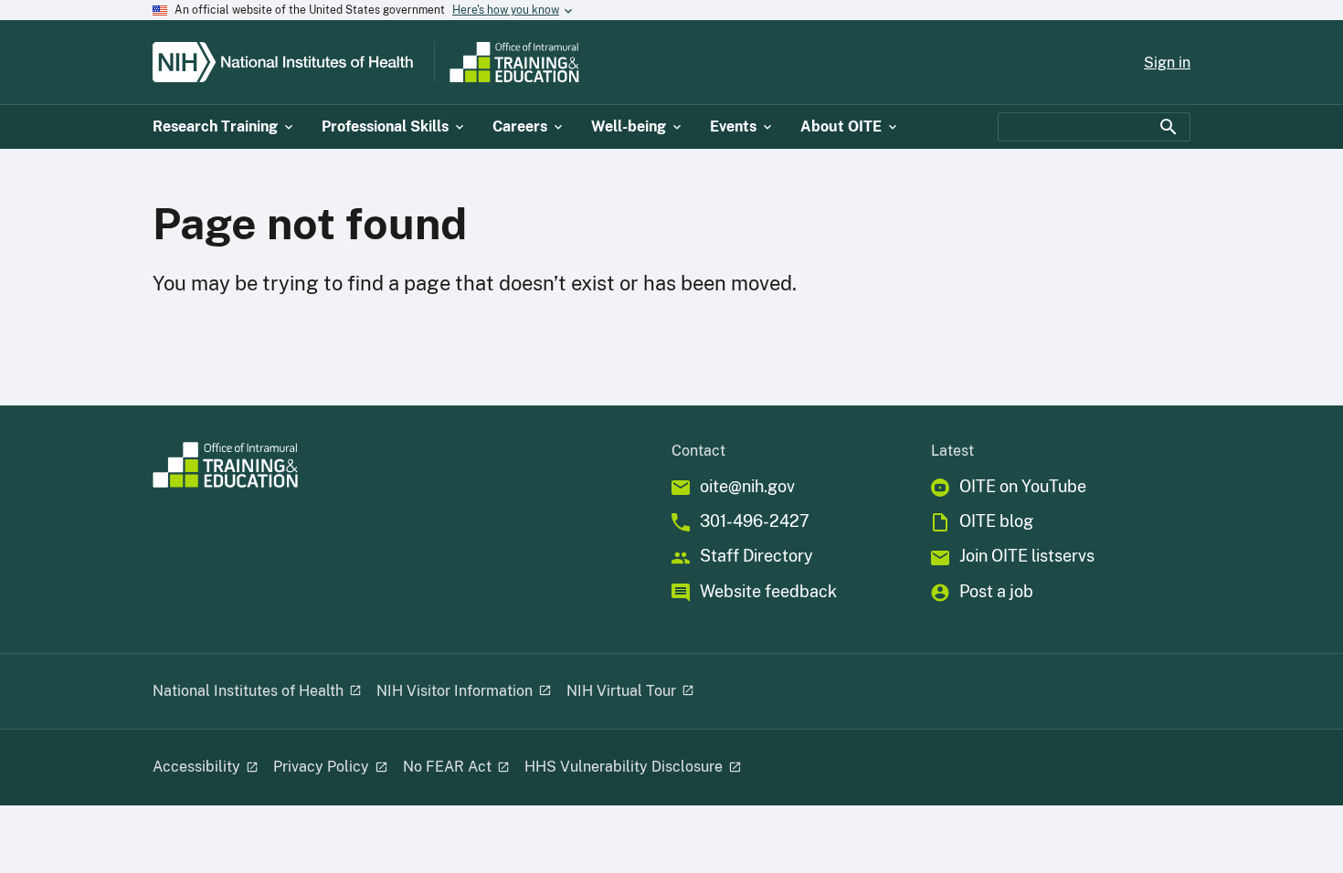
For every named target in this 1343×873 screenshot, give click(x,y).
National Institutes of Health (248, 690)
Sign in (1167, 62)
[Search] (1168, 127)
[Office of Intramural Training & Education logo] (586, 62)
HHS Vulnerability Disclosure (623, 766)
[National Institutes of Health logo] (290, 62)
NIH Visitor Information (454, 690)
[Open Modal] (354, 691)
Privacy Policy (321, 766)
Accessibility (196, 766)
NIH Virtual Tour (621, 690)
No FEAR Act (447, 766)
